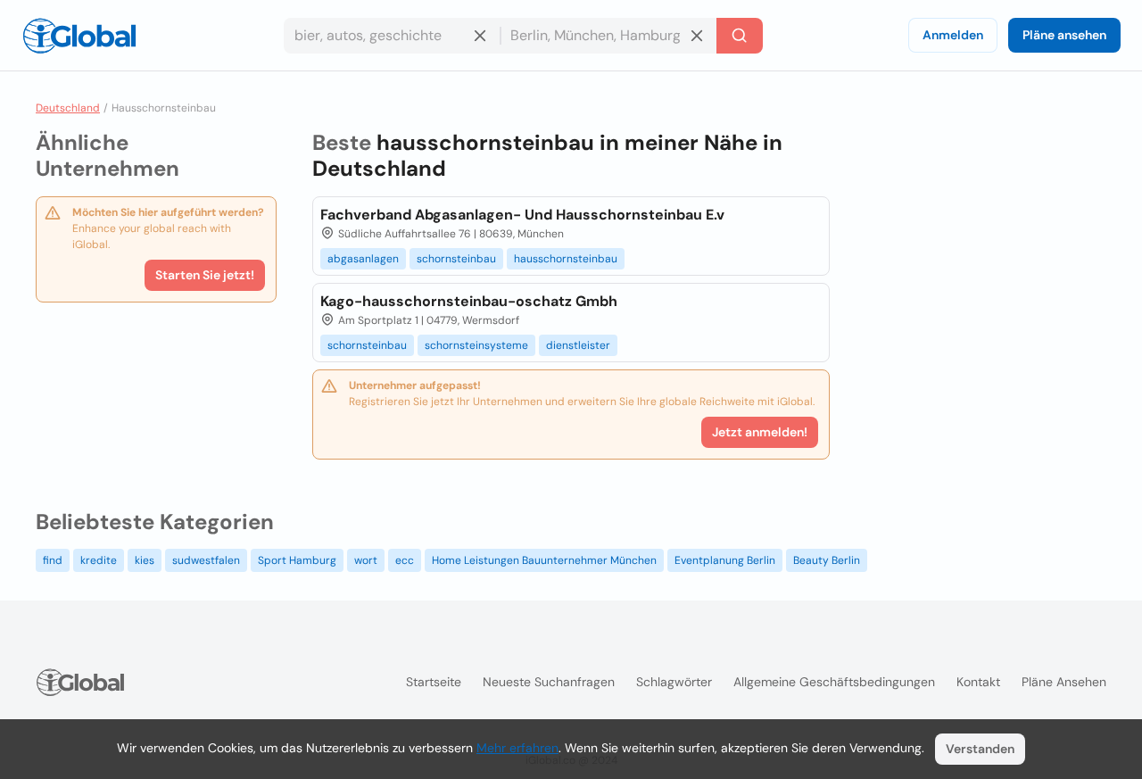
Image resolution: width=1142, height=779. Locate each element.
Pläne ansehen (1064, 35)
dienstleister (578, 345)
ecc (404, 560)
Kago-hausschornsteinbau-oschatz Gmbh (468, 301)
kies (144, 560)
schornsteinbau (456, 259)
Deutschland (68, 108)
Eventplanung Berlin (724, 560)
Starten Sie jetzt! (204, 275)
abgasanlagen (363, 259)
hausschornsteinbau (565, 259)
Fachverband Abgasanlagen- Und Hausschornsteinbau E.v (522, 214)
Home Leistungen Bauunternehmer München (544, 560)
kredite (98, 560)
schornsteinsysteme (476, 345)
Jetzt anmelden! (759, 432)
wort (365, 560)
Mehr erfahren (517, 748)
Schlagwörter (674, 682)
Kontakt (978, 682)
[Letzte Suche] (739, 36)
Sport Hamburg (297, 560)
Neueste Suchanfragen (549, 682)
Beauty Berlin (826, 560)
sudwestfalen (206, 560)
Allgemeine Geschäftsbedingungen (834, 682)
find (52, 560)
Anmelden (953, 35)
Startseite (433, 682)
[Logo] (79, 36)
